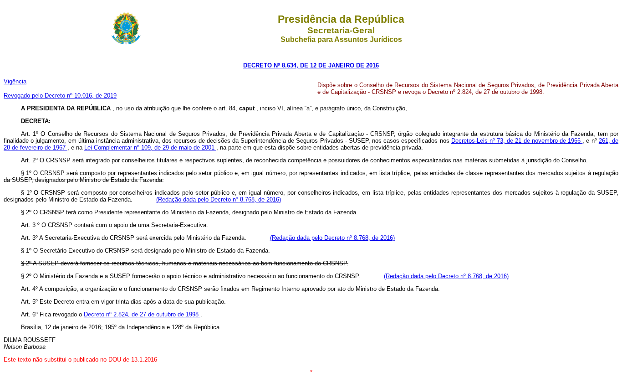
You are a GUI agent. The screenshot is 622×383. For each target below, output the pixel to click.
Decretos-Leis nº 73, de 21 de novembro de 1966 (517, 140)
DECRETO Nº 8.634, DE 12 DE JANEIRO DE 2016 (311, 65)
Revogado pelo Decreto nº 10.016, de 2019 (60, 95)
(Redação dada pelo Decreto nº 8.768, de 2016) (218, 199)
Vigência (15, 81)
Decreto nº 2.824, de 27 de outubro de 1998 (142, 314)
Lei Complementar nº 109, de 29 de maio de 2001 (150, 147)
